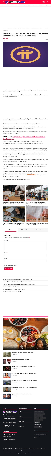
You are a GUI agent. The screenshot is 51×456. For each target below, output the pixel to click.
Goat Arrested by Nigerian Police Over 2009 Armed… (23, 352)
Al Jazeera (41, 436)
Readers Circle (21, 421)
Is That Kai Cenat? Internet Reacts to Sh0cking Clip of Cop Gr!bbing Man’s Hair (17, 279)
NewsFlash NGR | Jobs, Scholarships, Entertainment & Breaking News (18, 448)
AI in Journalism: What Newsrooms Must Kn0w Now (12, 291)
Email (6, 258)
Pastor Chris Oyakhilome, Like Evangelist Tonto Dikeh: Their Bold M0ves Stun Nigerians (19, 284)
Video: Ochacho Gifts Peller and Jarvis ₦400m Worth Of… (24, 366)
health (6, 318)
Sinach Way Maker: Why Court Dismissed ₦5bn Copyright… (24, 373)
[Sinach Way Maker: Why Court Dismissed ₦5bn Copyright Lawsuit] (7, 375)
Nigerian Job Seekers (38, 420)
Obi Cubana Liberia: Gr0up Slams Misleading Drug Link (13, 286)
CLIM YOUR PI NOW (31, 174)
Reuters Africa (36, 436)
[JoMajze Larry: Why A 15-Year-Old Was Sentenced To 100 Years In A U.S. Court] (7, 389)
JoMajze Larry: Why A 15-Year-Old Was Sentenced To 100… (24, 387)
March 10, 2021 (6, 39)
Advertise (20, 416)
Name (5, 252)
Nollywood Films (38, 424)
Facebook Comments (26, 229)
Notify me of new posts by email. (10, 265)
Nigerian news (37, 422)
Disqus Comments (41, 229)
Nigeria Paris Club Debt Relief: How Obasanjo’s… (22, 394)
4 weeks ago (15, 354)
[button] (3, 1)
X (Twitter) (9, 436)
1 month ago (15, 375)
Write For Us (21, 419)
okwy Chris (5, 38)
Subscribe (20, 424)
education (42, 413)
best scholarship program (39, 411)
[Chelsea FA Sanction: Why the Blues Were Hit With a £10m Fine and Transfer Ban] (7, 382)
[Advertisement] (25, 17)
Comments (11, 229)
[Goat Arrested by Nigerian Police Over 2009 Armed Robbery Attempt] (7, 354)
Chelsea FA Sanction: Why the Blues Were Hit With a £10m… (24, 380)
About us (20, 411)
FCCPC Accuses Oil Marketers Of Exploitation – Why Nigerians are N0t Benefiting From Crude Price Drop (36, 204)
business (5, 30)
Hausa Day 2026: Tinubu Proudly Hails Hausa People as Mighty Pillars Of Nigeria (17, 281)
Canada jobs (37, 413)
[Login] (47, 2)
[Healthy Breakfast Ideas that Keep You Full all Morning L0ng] (25, 334)
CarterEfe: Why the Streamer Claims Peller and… (22, 359)
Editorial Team (21, 426)
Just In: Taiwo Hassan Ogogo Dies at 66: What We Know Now (14, 289)
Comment (6, 240)
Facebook (4, 436)
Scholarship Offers (38, 426)
